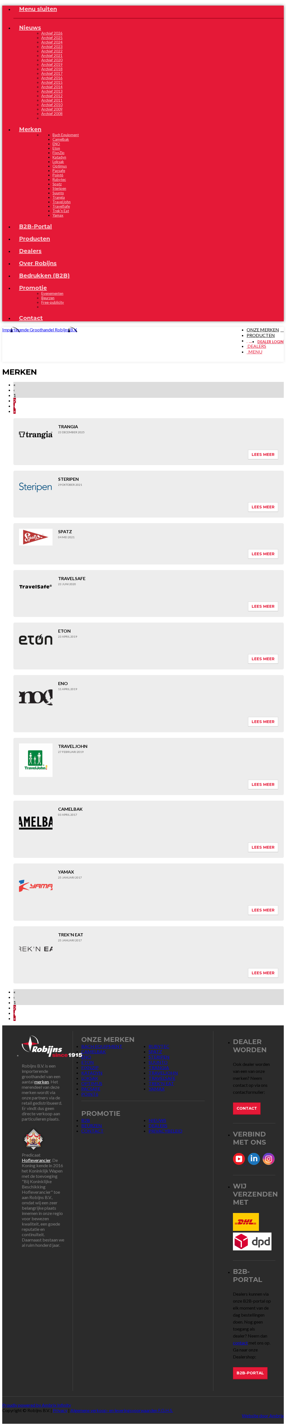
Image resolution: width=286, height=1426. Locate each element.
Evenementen (52, 293)
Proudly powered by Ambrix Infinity (36, 1405)
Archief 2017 (52, 73)
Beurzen (47, 298)
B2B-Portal (250, 1373)
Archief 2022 (52, 51)
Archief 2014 (52, 87)
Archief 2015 (52, 82)
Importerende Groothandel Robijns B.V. (39, 329)
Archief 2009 (52, 109)
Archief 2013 (52, 91)
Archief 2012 (52, 96)
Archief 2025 (52, 37)
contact (240, 1342)
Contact (247, 1108)
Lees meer (263, 454)
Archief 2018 (52, 69)
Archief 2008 (52, 113)
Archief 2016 (52, 78)
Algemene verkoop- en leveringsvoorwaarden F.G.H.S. (121, 1410)
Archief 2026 (52, 33)
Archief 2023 (52, 46)
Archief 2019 (52, 64)
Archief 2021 (52, 55)
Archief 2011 (52, 100)
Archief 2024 (52, 42)
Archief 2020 (52, 60)
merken (41, 1081)
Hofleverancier (36, 1160)
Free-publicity (52, 302)
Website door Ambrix (263, 1415)
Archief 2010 (52, 104)
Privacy (60, 1410)
